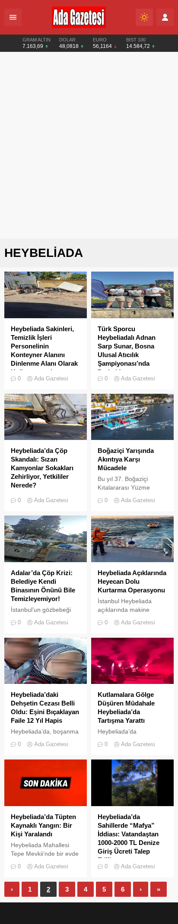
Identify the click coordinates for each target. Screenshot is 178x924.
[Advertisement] (89, 145)
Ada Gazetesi (51, 378)
